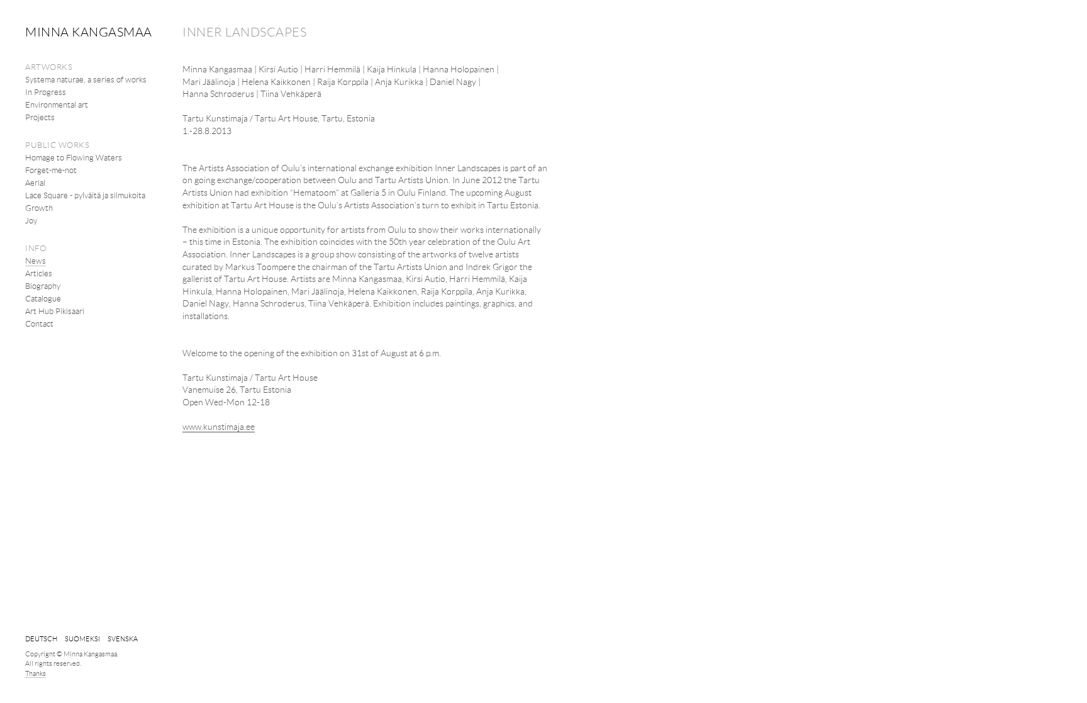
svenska (123, 638)
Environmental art (56, 104)
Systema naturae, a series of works (86, 79)
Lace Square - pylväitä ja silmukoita (85, 195)
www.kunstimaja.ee (218, 426)
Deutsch (41, 638)
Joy (31, 220)
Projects (40, 117)
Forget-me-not (51, 170)
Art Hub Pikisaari (54, 311)
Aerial (35, 182)
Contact (39, 323)
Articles (38, 273)
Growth (39, 208)
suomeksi (82, 638)
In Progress (45, 92)
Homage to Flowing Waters (73, 157)
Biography (42, 286)
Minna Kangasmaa (88, 31)
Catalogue (43, 298)
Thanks (35, 673)
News (35, 261)
